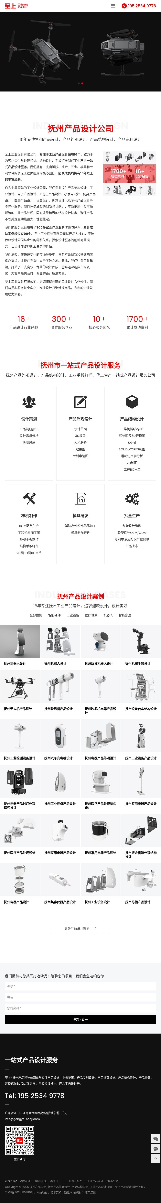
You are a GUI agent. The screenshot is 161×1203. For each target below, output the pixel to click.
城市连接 (90, 1192)
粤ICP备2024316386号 (19, 1192)
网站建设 (40, 1181)
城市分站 (112, 1181)
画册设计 (55, 1181)
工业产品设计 (95, 1181)
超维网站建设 (72, 1192)
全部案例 (36, 615)
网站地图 (42, 1192)
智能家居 (125, 615)
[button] (79, 83)
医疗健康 (91, 615)
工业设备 (73, 615)
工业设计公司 (74, 1181)
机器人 (108, 615)
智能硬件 (54, 615)
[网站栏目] (113, 6)
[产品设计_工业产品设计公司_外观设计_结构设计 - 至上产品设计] (16, 6)
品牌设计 (24, 1181)
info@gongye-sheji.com (22, 1119)
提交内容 (79, 1019)
